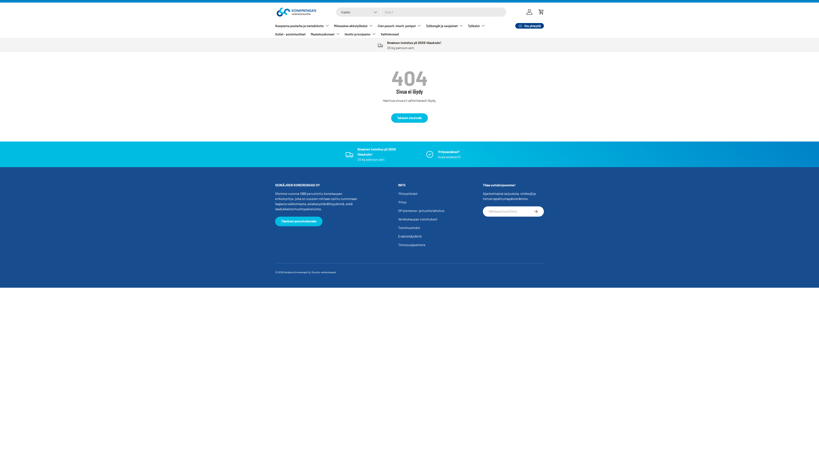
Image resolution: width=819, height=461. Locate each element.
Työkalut (474, 26)
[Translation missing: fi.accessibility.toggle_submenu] (327, 25)
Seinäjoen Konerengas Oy (296, 272)
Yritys (402, 202)
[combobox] (421, 12)
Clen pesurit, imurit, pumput (397, 26)
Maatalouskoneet (322, 34)
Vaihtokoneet (390, 34)
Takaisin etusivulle (409, 118)
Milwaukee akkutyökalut (350, 26)
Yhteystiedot (408, 193)
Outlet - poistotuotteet (290, 34)
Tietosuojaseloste (411, 245)
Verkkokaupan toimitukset (417, 219)
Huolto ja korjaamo (357, 34)
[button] (541, 12)
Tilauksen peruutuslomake (299, 221)
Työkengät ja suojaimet (442, 26)
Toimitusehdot (409, 228)
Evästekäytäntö (410, 236)
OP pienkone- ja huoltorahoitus (421, 211)
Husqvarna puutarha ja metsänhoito (299, 26)
